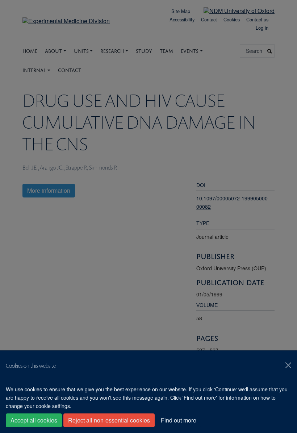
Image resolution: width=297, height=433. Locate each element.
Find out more (178, 420)
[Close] (288, 365)
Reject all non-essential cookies (109, 420)
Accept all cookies (34, 420)
